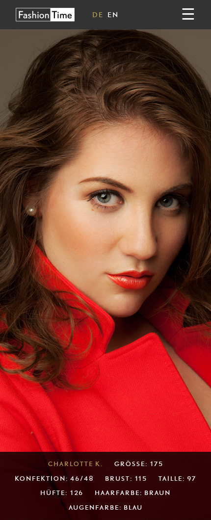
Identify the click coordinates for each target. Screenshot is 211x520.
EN (113, 14)
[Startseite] (45, 14)
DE (98, 14)
